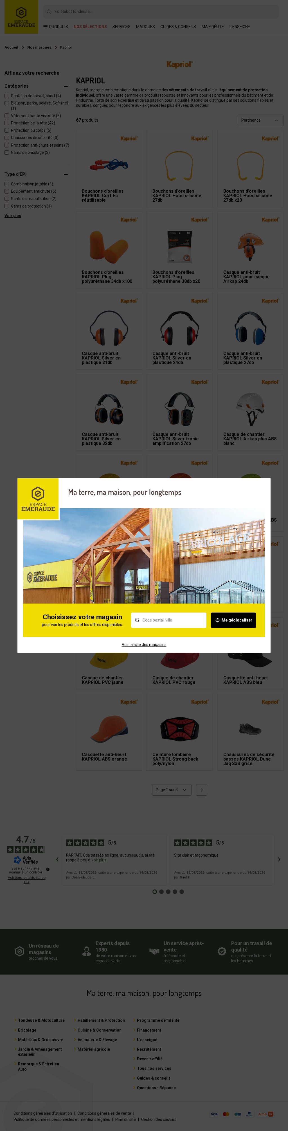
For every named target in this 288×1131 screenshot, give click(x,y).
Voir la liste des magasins (144, 644)
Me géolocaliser (237, 620)
